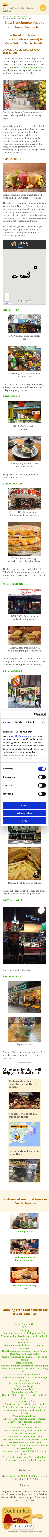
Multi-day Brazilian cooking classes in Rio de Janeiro (24, 1358)
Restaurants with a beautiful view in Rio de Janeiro (23, 1083)
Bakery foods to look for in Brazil (24, 1421)
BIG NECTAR (12, 310)
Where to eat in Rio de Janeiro (24, 1427)
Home (24, 1424)
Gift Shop (24, 1330)
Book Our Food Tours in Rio (24, 1353)
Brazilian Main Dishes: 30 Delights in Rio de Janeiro (24, 1396)
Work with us (24, 1342)
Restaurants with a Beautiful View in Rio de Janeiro (24, 1452)
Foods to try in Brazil (24, 1389)
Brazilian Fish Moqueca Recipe (24, 1383)
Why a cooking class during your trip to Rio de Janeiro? (24, 1337)
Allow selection (24, 813)
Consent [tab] (7, 722)
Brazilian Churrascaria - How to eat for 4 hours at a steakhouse (24, 1447)
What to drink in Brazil (24, 1415)
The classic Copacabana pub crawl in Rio (23, 1115)
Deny (24, 820)
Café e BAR (10, 584)
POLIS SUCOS (12, 483)
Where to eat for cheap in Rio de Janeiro (24, 1460)
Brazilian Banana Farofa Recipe (24, 1374)
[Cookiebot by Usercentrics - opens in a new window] (34, 714)
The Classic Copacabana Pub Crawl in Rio (24, 1457)
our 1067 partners (20, 736)
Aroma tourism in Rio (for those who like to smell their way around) (24, 1432)
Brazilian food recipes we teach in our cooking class (24, 1370)
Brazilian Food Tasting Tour (24, 1287)
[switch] (42, 777)
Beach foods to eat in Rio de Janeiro (24, 1436)
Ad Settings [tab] (31, 722)
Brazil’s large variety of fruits (28, 67)
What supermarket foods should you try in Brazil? (24, 1411)
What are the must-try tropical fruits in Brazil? (24, 1407)
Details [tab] (18, 722)
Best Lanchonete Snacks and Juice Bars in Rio (24, 1439)
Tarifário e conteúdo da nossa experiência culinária (24, 1346)
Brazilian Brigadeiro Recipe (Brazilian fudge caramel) (24, 1379)
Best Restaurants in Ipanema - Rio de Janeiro (24, 1350)
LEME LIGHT (12, 899)
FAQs (24, 1327)
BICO (22, 584)
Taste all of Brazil (24, 1362)
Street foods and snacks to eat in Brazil (24, 1153)
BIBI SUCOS (11, 396)
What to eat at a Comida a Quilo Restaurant (24, 1418)
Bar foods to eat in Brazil (24, 1392)
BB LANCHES (12, 670)
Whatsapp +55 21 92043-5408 (21, 1476)
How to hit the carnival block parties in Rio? (24, 1333)
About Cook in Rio (24, 1324)
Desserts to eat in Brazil (24, 1401)
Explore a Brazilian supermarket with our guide (24, 1365)
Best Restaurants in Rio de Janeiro (24, 1442)
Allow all (24, 805)
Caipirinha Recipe (24, 1386)
